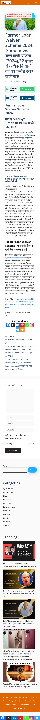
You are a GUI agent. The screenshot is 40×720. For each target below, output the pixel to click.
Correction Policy (31, 701)
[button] (28, 2)
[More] (22, 329)
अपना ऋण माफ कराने (17, 258)
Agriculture (8, 488)
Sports (6, 518)
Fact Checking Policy (11, 704)
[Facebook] (8, 325)
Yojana (11, 336)
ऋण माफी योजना (25, 135)
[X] (13, 325)
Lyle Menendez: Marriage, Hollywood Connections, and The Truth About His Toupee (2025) (19, 624)
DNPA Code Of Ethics (28, 704)
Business (7, 499)
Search (6, 466)
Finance (6, 510)
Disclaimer (19, 701)
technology (7, 521)
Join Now (28, 89)
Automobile (8, 492)
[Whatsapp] (27, 325)
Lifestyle (6, 514)
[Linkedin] (18, 325)
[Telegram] (18, 329)
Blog (5, 496)
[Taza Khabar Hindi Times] (6, 2)
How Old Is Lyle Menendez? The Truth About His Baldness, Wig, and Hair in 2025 (19, 594)
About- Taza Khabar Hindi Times (15, 697)
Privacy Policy (8, 701)
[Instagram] (32, 325)
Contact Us (33, 697)
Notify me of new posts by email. (21, 443)
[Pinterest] (22, 325)
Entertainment (9, 507)
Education (7, 503)
